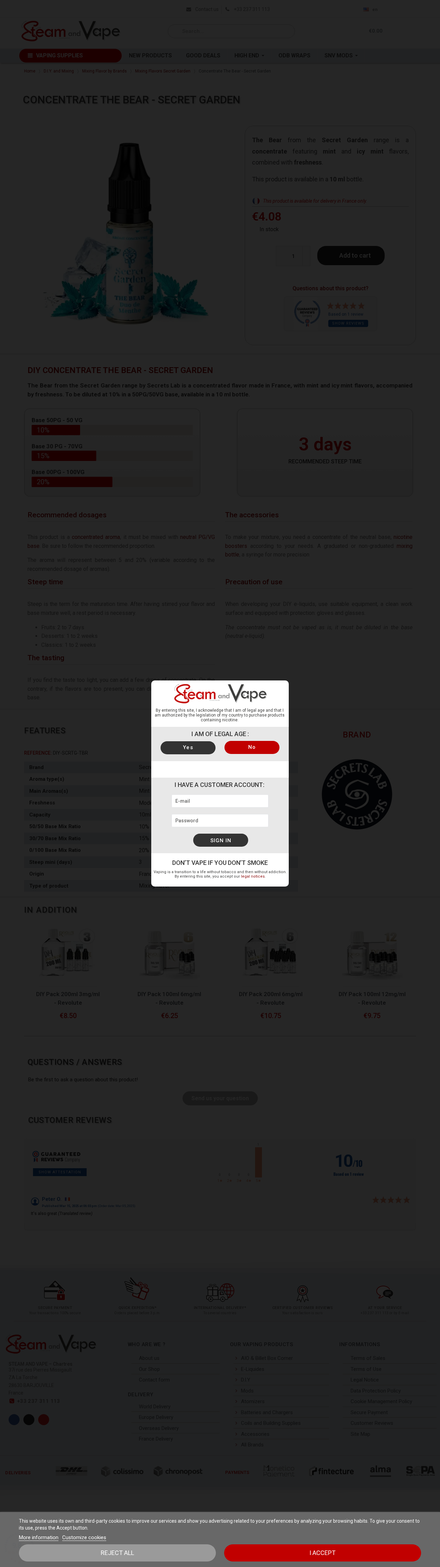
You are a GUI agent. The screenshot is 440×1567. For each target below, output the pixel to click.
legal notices (253, 876)
